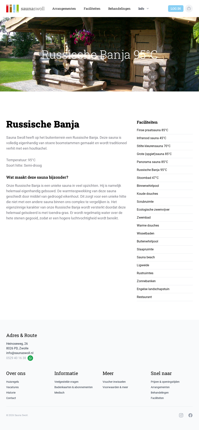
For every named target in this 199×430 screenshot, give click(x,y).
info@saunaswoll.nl (19, 353)
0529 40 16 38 (16, 358)
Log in (176, 8)
